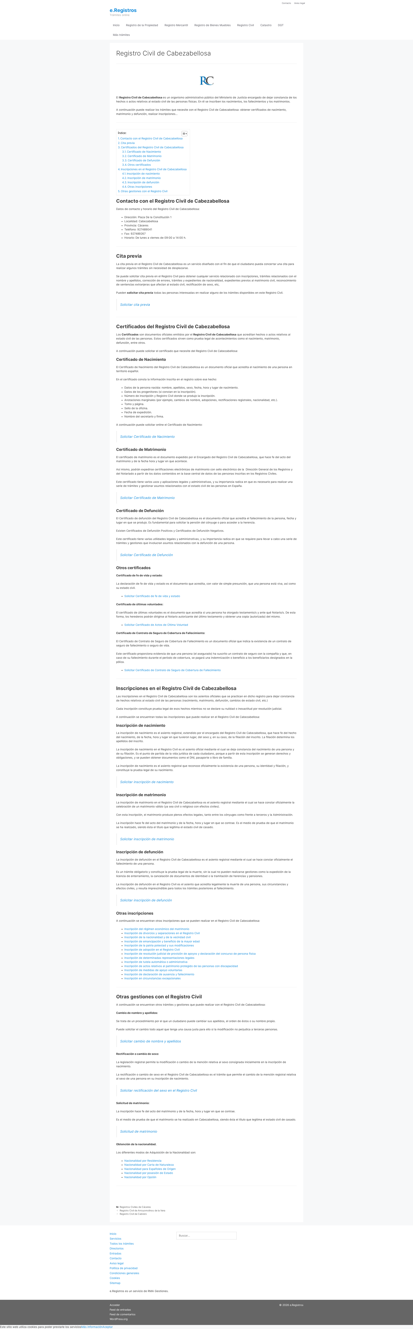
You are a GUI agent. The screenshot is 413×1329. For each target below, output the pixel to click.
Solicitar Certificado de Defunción (146, 555)
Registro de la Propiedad (142, 25)
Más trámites (121, 34)
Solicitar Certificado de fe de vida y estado (152, 596)
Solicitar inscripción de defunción (146, 900)
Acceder (115, 1305)
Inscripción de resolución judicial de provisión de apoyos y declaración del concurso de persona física (190, 953)
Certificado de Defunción (144, 160)
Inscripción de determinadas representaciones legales (159, 957)
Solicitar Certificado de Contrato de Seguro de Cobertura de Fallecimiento (172, 670)
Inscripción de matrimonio (144, 178)
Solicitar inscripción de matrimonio (147, 839)
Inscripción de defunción (143, 182)
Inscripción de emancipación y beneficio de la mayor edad (162, 941)
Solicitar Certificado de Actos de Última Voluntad (156, 624)
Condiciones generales (124, 1273)
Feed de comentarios (122, 1314)
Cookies (115, 1278)
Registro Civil (245, 25)
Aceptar (108, 1327)
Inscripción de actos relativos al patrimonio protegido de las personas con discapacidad (181, 966)
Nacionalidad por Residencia (142, 1160)
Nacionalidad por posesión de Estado (148, 1173)
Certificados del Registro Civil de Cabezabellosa (152, 147)
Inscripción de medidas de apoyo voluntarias (153, 970)
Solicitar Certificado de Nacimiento (147, 437)
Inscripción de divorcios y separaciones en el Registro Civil (162, 933)
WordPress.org (119, 1319)
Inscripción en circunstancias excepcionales (152, 978)
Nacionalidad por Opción (140, 1177)
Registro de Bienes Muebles (212, 25)
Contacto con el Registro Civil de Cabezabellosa (151, 138)
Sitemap (115, 1283)
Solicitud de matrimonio (138, 1131)
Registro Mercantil (176, 25)
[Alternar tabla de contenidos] (183, 133)
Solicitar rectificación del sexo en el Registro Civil (158, 1090)
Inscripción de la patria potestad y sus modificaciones (159, 945)
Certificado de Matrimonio (144, 156)
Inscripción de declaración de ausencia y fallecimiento (159, 974)
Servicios (115, 1238)
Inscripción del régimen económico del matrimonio (156, 929)
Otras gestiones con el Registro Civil (144, 191)
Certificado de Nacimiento (144, 151)
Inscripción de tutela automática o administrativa (155, 962)
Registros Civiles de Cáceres (135, 1207)
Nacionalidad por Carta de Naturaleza (149, 1164)
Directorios (117, 1248)
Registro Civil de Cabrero (133, 1213)
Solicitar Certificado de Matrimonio (147, 498)
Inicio (116, 25)
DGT (281, 25)
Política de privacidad (124, 1268)
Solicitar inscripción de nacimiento (147, 782)
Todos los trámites (122, 1243)
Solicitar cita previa (135, 305)
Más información (92, 1327)
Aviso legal (299, 3)
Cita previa (128, 143)
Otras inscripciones (139, 186)
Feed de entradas (120, 1309)
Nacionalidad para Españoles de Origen (150, 1169)
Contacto (286, 3)
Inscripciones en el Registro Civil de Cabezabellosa (154, 169)
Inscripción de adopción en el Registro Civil (152, 949)
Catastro (266, 25)
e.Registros (123, 10)
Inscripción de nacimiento (143, 173)
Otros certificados (139, 164)
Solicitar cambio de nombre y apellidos (150, 1041)
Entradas (115, 1253)
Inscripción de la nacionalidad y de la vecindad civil (157, 937)
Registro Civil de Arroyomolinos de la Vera (142, 1210)
